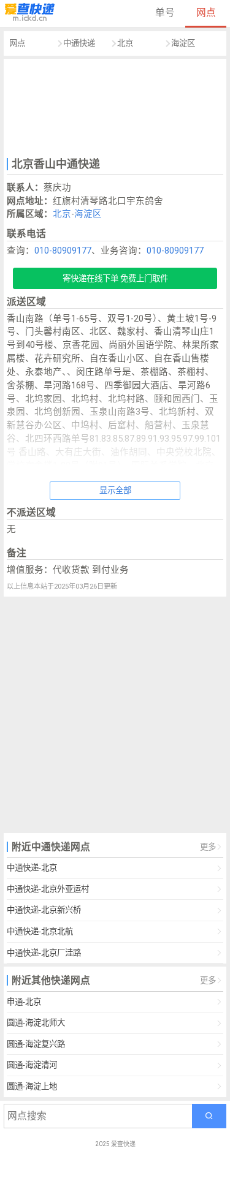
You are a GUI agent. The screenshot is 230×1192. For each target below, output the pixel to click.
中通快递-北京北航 (40, 931)
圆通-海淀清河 (32, 1064)
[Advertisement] (115, 106)
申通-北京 (24, 1001)
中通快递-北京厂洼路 (44, 952)
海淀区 (183, 43)
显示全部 (115, 490)
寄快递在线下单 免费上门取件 (115, 278)
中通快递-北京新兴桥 (44, 910)
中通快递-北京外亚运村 (48, 889)
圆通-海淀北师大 (36, 1022)
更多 (208, 846)
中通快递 (79, 43)
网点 (206, 12)
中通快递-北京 (32, 867)
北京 (125, 43)
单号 (165, 12)
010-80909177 (62, 250)
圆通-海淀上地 (32, 1086)
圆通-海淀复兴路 (36, 1044)
